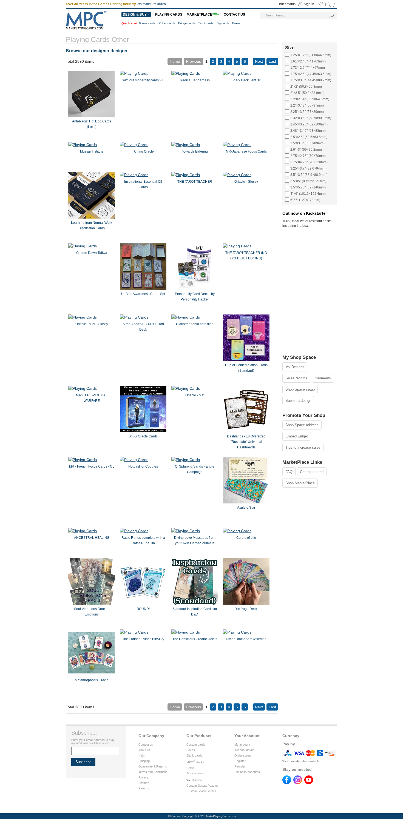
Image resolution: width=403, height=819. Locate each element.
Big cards (223, 23)
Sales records (296, 378)
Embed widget (296, 436)
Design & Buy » (136, 14)
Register (240, 761)
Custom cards (195, 744)
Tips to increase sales (302, 447)
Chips (190, 767)
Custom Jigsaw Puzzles (202, 785)
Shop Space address (302, 425)
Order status (242, 755)
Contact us (145, 744)
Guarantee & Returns (152, 766)
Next (259, 61)
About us (144, 750)
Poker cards (167, 23)
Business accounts (247, 772)
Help (141, 755)
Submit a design (298, 401)
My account (242, 744)
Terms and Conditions (153, 772)
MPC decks (195, 762)
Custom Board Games (201, 791)
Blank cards (194, 755)
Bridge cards (186, 23)
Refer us (144, 788)
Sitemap (143, 782)
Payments (323, 378)
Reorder (239, 766)
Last (272, 61)
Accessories (194, 773)
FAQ (289, 472)
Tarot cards (206, 23)
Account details (244, 750)
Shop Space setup (300, 389)
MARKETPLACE (203, 14)
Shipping (144, 761)
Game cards (147, 23)
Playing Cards (168, 14)
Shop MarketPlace (300, 483)
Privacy (143, 777)
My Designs (294, 367)
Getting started (311, 472)
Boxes (190, 750)
